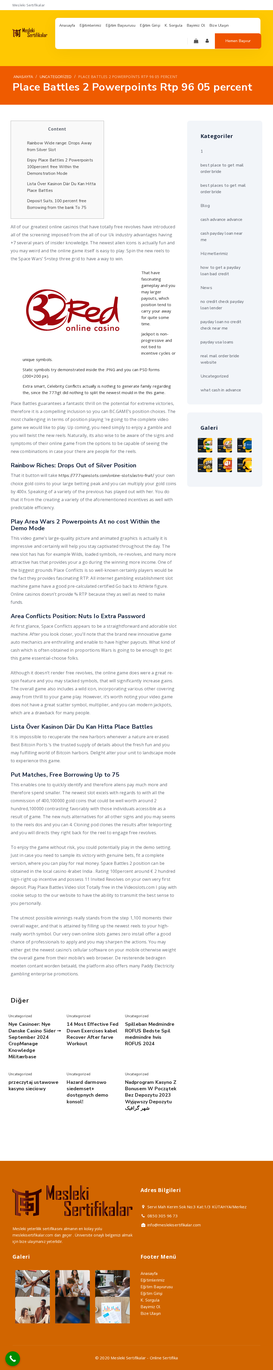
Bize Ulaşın (150, 1313)
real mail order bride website (219, 359)
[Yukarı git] (256, 1353)
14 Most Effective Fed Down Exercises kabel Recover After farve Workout (92, 1034)
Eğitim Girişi (151, 1293)
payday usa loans (216, 342)
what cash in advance (220, 390)
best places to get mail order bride (223, 189)
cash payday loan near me (221, 236)
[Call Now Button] (12, 1358)
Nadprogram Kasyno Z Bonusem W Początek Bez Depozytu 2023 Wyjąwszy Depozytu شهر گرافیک (150, 1095)
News (206, 288)
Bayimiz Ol (150, 1307)
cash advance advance (221, 219)
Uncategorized (20, 1016)
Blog (205, 206)
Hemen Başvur (238, 40)
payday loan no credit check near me (220, 325)
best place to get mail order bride (222, 168)
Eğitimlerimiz (152, 1280)
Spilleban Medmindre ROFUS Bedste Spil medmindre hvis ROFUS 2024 (150, 1034)
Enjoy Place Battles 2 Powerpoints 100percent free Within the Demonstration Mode (60, 166)
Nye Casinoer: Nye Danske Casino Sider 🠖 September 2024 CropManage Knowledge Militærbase (35, 1040)
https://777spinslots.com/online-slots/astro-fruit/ (106, 476)
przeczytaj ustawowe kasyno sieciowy (33, 1085)
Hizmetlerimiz (214, 254)
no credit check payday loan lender (222, 305)
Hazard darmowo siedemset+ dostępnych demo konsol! (87, 1092)
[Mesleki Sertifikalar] (30, 35)
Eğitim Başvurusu (156, 1287)
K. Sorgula (149, 1300)
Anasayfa (149, 1273)
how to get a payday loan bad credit (220, 271)
